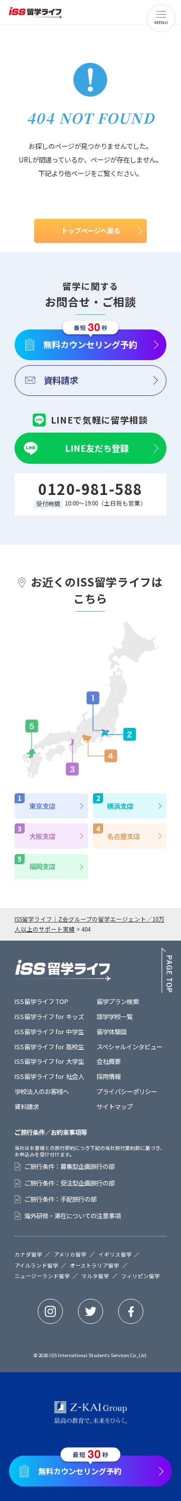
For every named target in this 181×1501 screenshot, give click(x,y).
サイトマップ (115, 1106)
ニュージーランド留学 (42, 1276)
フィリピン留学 (140, 1276)
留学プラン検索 (118, 1001)
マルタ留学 (95, 1276)
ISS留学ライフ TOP (41, 1001)
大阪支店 (42, 836)
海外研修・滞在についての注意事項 (72, 1216)
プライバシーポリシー (127, 1091)
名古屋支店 (123, 836)
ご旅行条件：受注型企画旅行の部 (69, 1183)
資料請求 (61, 380)
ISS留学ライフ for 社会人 (49, 1076)
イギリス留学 (115, 1255)
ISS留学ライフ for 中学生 (49, 1031)
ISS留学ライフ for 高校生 (49, 1046)
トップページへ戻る (90, 230)
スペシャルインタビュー (129, 1046)
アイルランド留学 (36, 1266)
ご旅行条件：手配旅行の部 (60, 1199)
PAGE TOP (166, 970)
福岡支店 (42, 866)
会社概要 (109, 1061)
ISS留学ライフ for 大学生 (49, 1061)
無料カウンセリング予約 (90, 344)
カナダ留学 (28, 1255)
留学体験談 (112, 1031)
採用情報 (109, 1076)
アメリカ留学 (70, 1255)
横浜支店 (120, 806)
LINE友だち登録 (97, 448)
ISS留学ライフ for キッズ (49, 1016)
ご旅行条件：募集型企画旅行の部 (69, 1166)
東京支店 (42, 806)
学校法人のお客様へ (42, 1091)
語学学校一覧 (115, 1016)
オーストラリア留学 (94, 1266)
